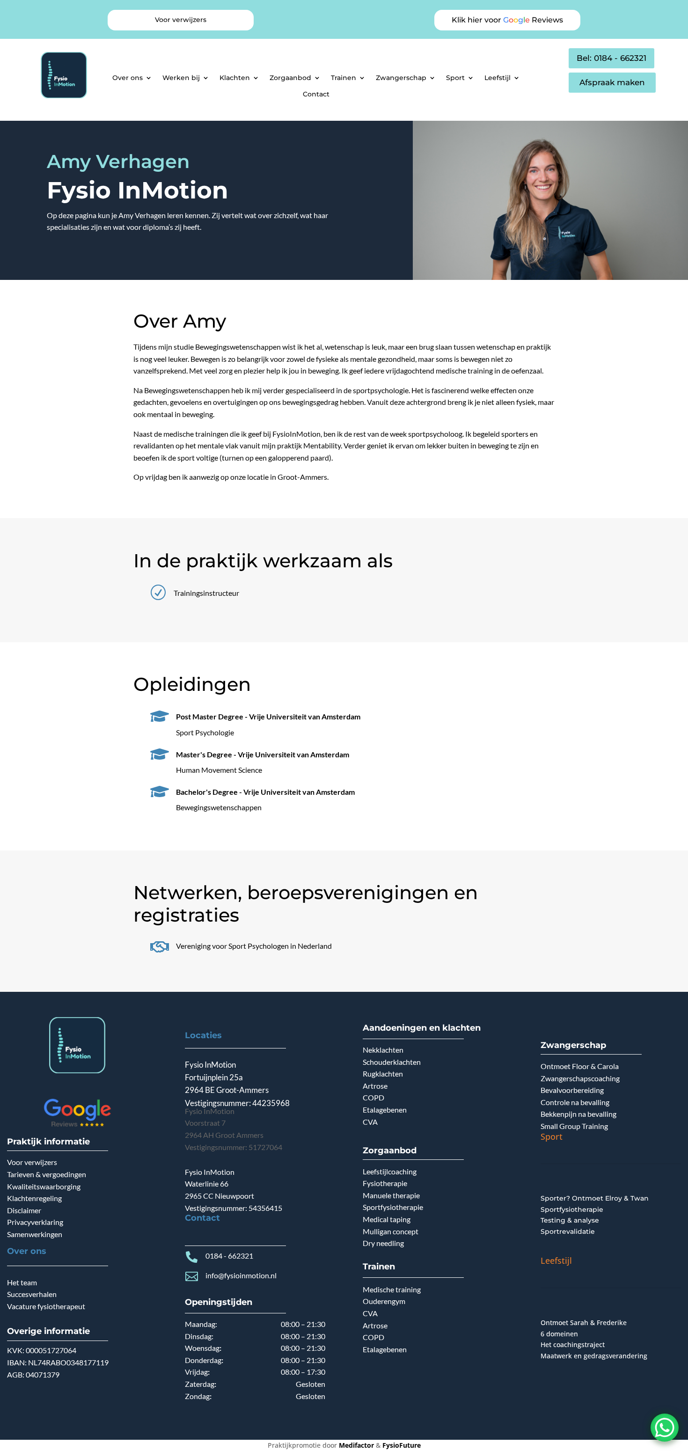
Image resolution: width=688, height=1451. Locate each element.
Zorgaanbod (290, 77)
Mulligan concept (390, 1231)
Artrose (375, 1085)
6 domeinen (559, 1333)
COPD (373, 1097)
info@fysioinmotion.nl (241, 1275)
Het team (22, 1282)
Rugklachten (383, 1073)
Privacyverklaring (35, 1221)
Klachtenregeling (34, 1198)
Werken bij (181, 77)
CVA (370, 1121)
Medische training (392, 1289)
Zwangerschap (401, 77)
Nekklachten (383, 1049)
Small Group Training (574, 1125)
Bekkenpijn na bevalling (578, 1113)
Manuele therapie (391, 1195)
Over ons (127, 77)
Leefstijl (497, 77)
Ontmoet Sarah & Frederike (584, 1322)
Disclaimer (24, 1210)
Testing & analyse (570, 1220)
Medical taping (386, 1219)
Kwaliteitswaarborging (44, 1186)
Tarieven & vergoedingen (46, 1174)
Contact (316, 94)
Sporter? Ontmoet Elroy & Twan (595, 1198)
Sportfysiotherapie (393, 1206)
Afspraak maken (612, 82)
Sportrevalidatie (568, 1231)
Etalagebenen (385, 1109)
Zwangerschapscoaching (580, 1078)
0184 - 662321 (229, 1255)
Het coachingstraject (573, 1344)
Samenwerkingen (34, 1234)
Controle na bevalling (575, 1102)
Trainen (343, 77)
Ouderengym (384, 1301)
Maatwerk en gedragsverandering (594, 1355)
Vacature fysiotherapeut (46, 1306)
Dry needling (383, 1242)
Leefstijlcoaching (390, 1171)
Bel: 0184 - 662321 (611, 58)
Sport (455, 77)
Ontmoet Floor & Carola (580, 1066)
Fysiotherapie (385, 1183)
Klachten (235, 77)
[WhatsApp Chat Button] (665, 1428)
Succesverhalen (32, 1294)
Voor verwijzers (32, 1162)
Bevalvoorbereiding (572, 1089)
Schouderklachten (392, 1061)
